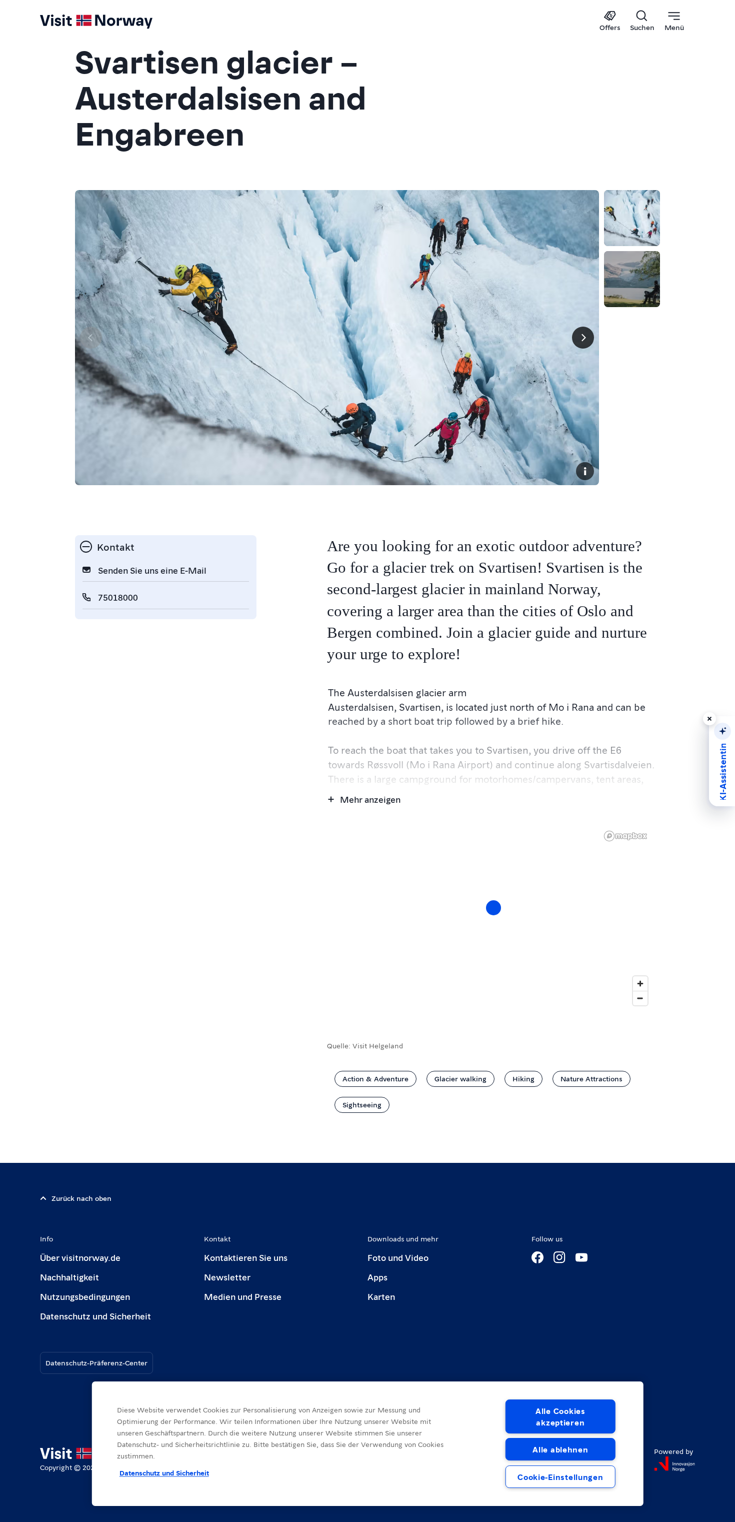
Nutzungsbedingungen (85, 1296)
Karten (381, 1296)
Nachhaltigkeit (69, 1276)
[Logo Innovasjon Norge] (674, 1463)
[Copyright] (585, 471)
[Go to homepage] (113, 21)
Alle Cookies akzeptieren (561, 1416)
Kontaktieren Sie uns (246, 1257)
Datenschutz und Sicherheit (95, 1315)
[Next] (583, 338)
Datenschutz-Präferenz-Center (97, 1362)
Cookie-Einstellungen (560, 1476)
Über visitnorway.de (80, 1257)
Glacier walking (460, 1078)
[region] (493, 917)
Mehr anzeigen (370, 799)
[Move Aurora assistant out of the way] (709, 718)
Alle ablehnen (560, 1449)
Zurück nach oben (82, 1197)
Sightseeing (362, 1104)
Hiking (523, 1078)
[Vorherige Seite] (91, 338)
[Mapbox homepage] (626, 836)
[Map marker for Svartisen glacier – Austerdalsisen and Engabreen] (493, 907)
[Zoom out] (640, 998)
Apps (378, 1276)
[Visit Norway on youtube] (582, 1257)
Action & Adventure (375, 1078)
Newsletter (227, 1276)
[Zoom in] (640, 983)
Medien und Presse (243, 1296)
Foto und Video (398, 1257)
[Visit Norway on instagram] (560, 1257)
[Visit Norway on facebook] (538, 1257)
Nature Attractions (591, 1078)
